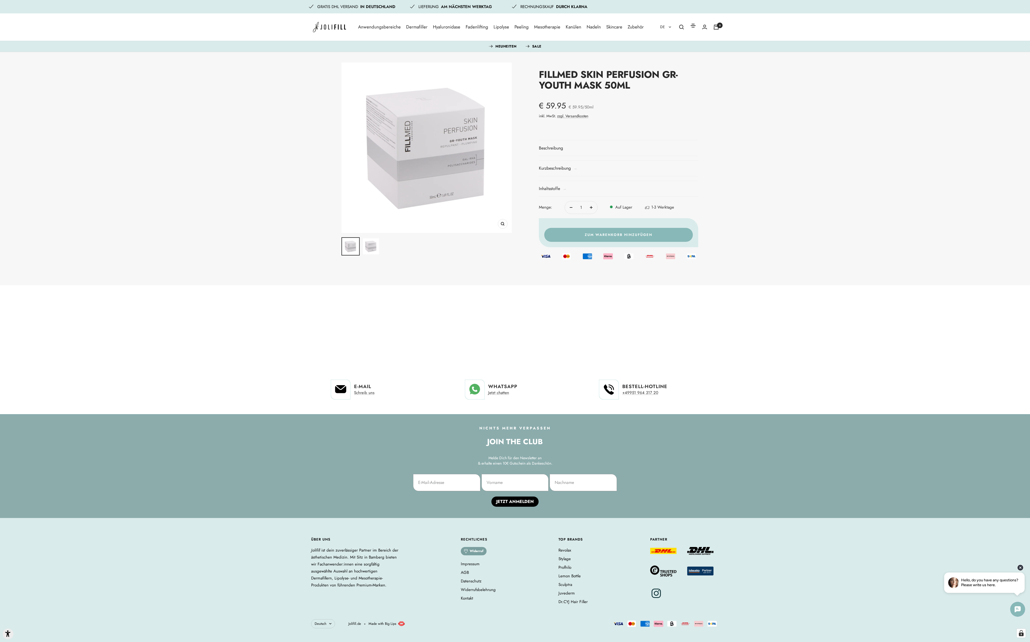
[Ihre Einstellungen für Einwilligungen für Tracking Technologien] (1021, 633)
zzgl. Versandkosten (572, 116)
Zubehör (636, 27)
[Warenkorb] (716, 27)
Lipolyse (501, 27)
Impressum (470, 564)
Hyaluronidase (446, 27)
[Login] (704, 27)
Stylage (564, 559)
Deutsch (320, 623)
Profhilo (564, 567)
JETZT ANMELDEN (515, 501)
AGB (465, 572)
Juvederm (566, 593)
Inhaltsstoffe (552, 188)
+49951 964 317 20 (640, 393)
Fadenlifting (477, 27)
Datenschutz (471, 581)
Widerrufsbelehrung (478, 590)
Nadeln (594, 27)
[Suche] (681, 27)
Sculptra (565, 585)
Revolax (564, 550)
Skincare (614, 27)
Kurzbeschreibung (558, 168)
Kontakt (467, 598)
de (663, 27)
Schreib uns (364, 393)
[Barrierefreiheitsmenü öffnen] (8, 634)
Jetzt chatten (498, 393)
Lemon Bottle (569, 576)
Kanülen (573, 27)
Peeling (521, 27)
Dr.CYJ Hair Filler (573, 602)
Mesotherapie (547, 27)
